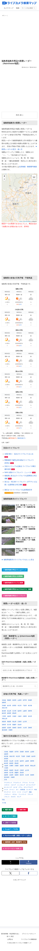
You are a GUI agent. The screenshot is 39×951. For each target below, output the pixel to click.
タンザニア (29, 789)
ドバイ (19, 792)
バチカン (14, 794)
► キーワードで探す (9, 816)
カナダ (15, 787)
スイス (6, 789)
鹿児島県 (4, 730)
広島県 (20, 721)
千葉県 (25, 705)
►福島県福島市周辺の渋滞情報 (13, 576)
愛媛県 (14, 724)
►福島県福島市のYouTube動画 (13, 583)
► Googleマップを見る (10, 829)
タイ (17, 789)
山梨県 (25, 711)
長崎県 (14, 727)
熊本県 (20, 727)
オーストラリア (30, 785)
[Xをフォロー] (10, 873)
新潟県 (4, 711)
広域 (5, 779)
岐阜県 (4, 713)
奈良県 (30, 716)
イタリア (13, 785)
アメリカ (31, 782)
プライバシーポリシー (29, 934)
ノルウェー (7, 794)
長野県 (30, 711)
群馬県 (14, 705)
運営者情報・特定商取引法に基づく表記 (10, 935)
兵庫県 (25, 716)
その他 (4, 802)
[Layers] (34, 177)
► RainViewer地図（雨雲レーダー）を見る (17, 835)
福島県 (4, 702)
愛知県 (14, 713)
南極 (30, 792)
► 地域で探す (22, 809)
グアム (20, 787)
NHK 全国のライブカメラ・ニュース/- (18, 472)
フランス (30, 794)
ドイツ (14, 792)
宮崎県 (30, 727)
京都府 (14, 716)
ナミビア (25, 792)
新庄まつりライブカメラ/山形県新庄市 (18, 490)
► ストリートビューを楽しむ (12, 848)
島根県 (9, 721)
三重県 (4, 716)
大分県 (25, 727)
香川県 (9, 724)
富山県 (9, 711)
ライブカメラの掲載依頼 (29, 939)
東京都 (30, 705)
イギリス (6, 785)
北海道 (4, 700)
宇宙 (3, 799)
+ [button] (4, 176)
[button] (34, 8)
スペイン (12, 789)
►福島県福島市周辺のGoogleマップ (14, 570)
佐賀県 (9, 727)
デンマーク (7, 792)
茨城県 (4, 705)
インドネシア (21, 785)
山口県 (25, 721)
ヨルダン (13, 796)
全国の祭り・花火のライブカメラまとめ (18, 454)
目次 (17, 115)
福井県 (20, 711)
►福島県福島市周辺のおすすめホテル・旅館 (17, 589)
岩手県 (25, 700)
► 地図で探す (7, 809)
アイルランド (17, 782)
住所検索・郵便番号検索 (28, 167)
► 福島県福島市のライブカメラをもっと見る (18, 559)
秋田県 (14, 700)
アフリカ (25, 782)
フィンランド (22, 794)
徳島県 (4, 724)
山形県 (20, 700)
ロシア (19, 796)
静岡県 (9, 713)
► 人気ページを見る (9, 822)
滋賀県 (9, 716)
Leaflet (20, 221)
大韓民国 (22, 789)
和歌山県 (4, 718)
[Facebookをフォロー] (28, 873)
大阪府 (20, 716)
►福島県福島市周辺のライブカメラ (14, 595)
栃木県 (9, 705)
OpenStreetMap (27, 221)
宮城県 (30, 700)
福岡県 (4, 727)
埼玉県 (20, 705)
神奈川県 (4, 708)
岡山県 (14, 721)
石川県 (14, 711)
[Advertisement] (19, 37)
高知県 (20, 724)
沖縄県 (10, 730)
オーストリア (8, 787)
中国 (35, 789)
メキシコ (6, 796)
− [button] (4, 179)
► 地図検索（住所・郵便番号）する (14, 842)
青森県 (9, 700)
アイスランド (8, 782)
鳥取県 (4, 721)
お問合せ (10, 939)
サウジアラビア (28, 787)
